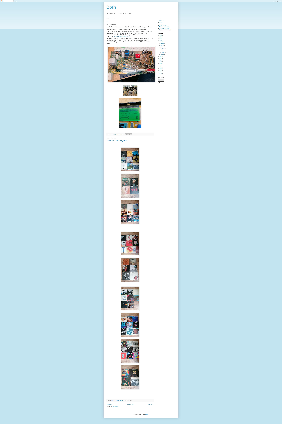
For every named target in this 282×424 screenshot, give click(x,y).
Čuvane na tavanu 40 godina (116, 141)
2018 (161, 63)
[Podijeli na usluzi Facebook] (129, 134)
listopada (162, 43)
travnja (162, 45)
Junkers (160, 22)
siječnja (162, 54)
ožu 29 (163, 52)
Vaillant (160, 23)
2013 (161, 72)
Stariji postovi (150, 404)
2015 (161, 68)
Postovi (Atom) (115, 406)
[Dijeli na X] (128, 134)
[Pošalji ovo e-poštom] (125, 134)
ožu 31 (163, 48)
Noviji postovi (109, 404)
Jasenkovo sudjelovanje (164, 28)
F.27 (107, 21)
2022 (161, 56)
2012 (161, 73)
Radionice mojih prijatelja (164, 26)
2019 (161, 61)
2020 (161, 60)
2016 (161, 66)
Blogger (146, 414)
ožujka (162, 47)
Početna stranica (130, 404)
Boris (111, 7)
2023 (161, 40)
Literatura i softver (162, 25)
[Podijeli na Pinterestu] (131, 134)
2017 (161, 65)
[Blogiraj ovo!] (126, 134)
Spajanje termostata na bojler (165, 29)
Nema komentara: (120, 134)
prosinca (162, 41)
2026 (161, 35)
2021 (161, 58)
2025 (161, 37)
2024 (161, 38)
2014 (161, 70)
